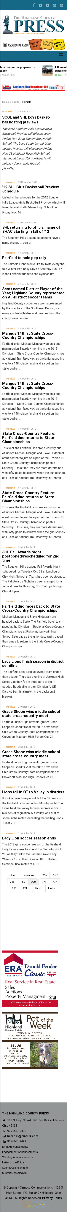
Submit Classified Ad (14, 1172)
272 (55, 881)
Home (5, 102)
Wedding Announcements (17, 1157)
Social (41, 75)
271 (45, 881)
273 (15, 888)
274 (26, 888)
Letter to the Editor (13, 1162)
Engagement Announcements (20, 1151)
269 (24, 881)
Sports (15, 102)
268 (13, 881)
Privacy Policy (52, 1198)
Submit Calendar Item (15, 1167)
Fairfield (7, 111)
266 (45, 875)
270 (35, 882)
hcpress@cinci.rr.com (22, 1136)
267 (56, 875)
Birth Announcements (15, 1146)
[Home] (33, 24)
